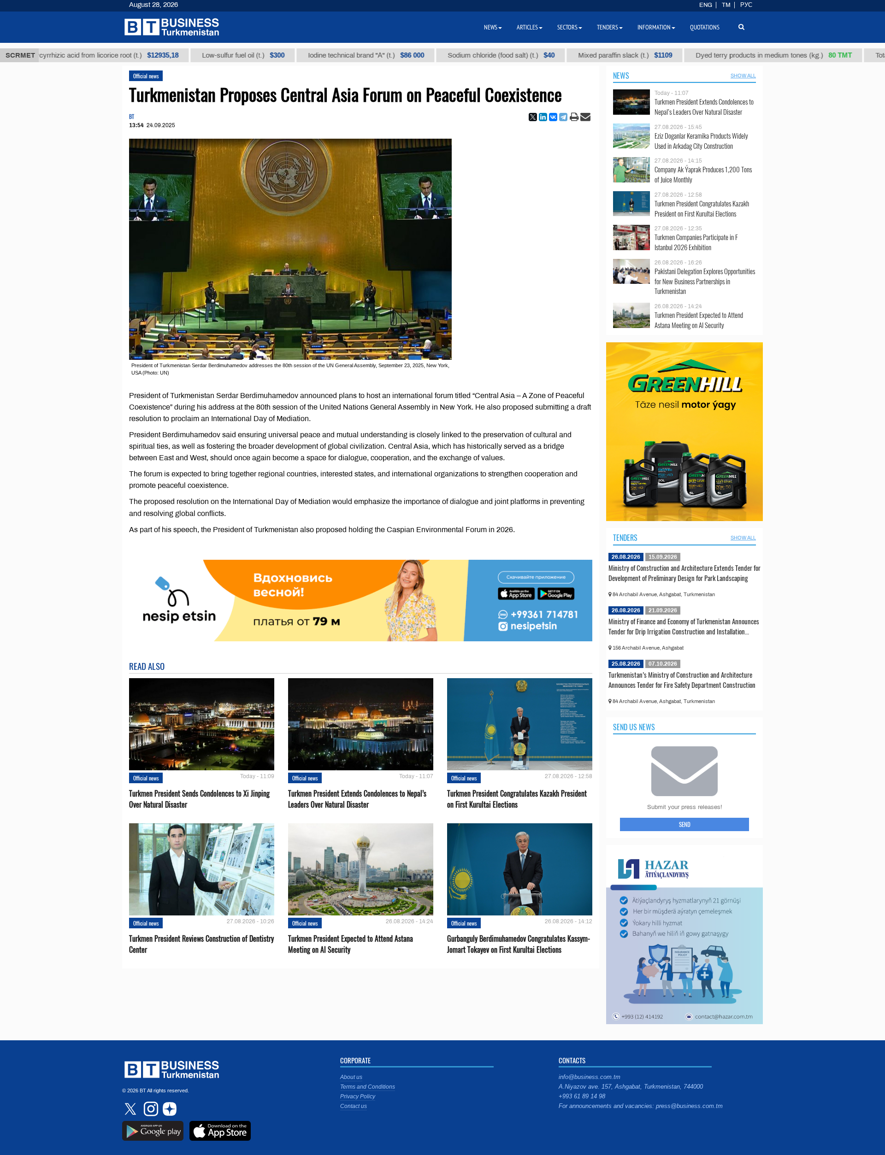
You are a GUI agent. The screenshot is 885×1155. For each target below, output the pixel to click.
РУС (746, 5)
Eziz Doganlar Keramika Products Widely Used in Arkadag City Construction (701, 141)
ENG (705, 5)
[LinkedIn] (543, 117)
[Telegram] (563, 117)
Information (654, 27)
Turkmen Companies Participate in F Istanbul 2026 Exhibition (696, 242)
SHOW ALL (743, 75)
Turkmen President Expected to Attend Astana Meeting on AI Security (350, 944)
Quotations (705, 27)
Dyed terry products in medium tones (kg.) (737, 55)
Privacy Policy (357, 1096)
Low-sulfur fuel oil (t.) (206, 55)
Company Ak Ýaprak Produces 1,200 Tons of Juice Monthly (703, 174)
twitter (131, 1109)
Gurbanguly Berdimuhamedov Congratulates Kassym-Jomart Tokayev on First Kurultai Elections (518, 944)
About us (351, 1077)
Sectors (567, 27)
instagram (150, 1109)
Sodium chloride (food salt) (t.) (464, 55)
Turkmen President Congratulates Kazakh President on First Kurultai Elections (517, 798)
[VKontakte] (553, 117)
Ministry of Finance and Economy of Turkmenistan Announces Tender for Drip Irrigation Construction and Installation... (683, 626)
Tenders (625, 537)
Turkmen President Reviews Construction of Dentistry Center (201, 944)
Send (684, 824)
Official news (146, 76)
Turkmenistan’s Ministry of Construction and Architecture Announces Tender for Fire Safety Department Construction (681, 679)
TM (726, 5)
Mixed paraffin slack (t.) (589, 55)
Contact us (353, 1106)
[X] (533, 117)
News (621, 75)
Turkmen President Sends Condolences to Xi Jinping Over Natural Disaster (199, 798)
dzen (168, 1109)
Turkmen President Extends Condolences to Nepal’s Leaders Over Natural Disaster (357, 798)
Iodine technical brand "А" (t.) (329, 55)
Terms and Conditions (367, 1087)
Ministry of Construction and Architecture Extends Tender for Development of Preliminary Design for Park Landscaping (684, 573)
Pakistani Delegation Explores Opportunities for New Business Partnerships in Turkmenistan (705, 281)
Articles (527, 27)
